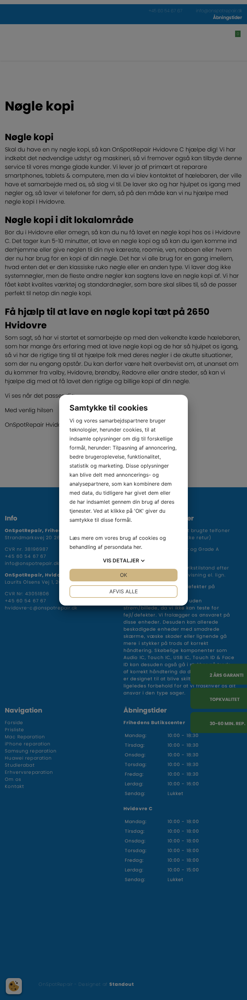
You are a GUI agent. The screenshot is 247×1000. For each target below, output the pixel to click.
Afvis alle (123, 591)
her (137, 547)
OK (123, 575)
